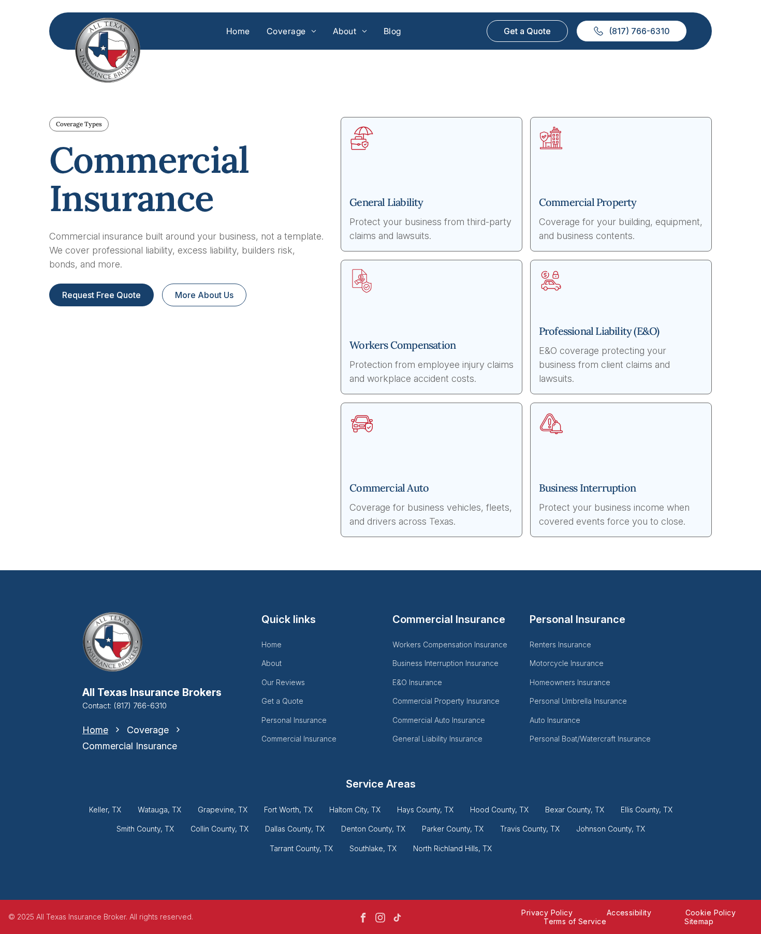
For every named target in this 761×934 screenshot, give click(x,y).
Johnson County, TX (610, 828)
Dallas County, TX (295, 828)
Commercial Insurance (298, 738)
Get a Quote (282, 700)
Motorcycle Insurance (567, 663)
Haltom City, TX (354, 809)
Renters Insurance (560, 644)
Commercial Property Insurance (446, 700)
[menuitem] (238, 31)
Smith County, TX (145, 828)
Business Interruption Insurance (445, 663)
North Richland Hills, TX (452, 848)
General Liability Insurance (437, 738)
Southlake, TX (373, 848)
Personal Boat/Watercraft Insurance (590, 738)
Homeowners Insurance (570, 682)
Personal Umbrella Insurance (578, 700)
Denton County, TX (373, 828)
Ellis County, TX (646, 809)
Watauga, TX (159, 809)
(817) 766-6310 (140, 705)
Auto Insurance (555, 720)
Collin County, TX (219, 828)
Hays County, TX (425, 809)
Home (271, 644)
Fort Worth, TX (288, 809)
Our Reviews (283, 682)
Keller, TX (105, 809)
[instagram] (380, 918)
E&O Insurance (417, 682)
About (271, 663)
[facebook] (363, 918)
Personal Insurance (294, 720)
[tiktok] (397, 918)
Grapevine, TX (222, 809)
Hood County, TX (499, 809)
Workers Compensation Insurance (449, 644)
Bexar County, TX (574, 809)
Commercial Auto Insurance (438, 720)
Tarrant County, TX (301, 848)
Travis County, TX (530, 828)
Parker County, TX (453, 828)
